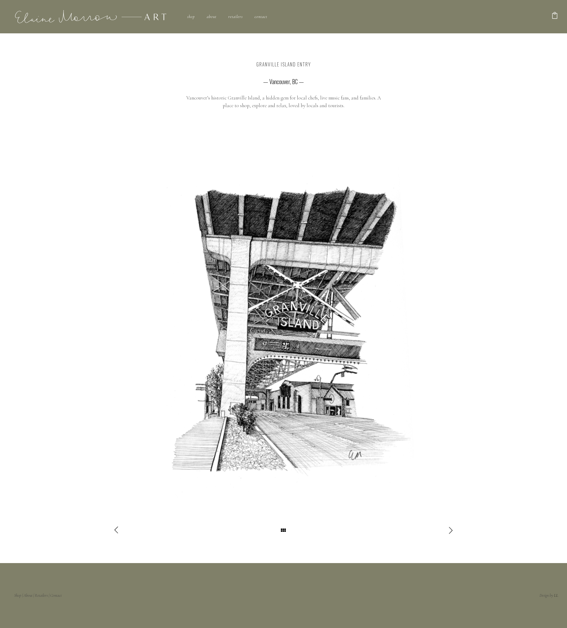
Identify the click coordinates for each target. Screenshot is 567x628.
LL (556, 595)
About (211, 16)
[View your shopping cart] (554, 17)
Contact (261, 16)
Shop (191, 16)
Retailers (235, 16)
